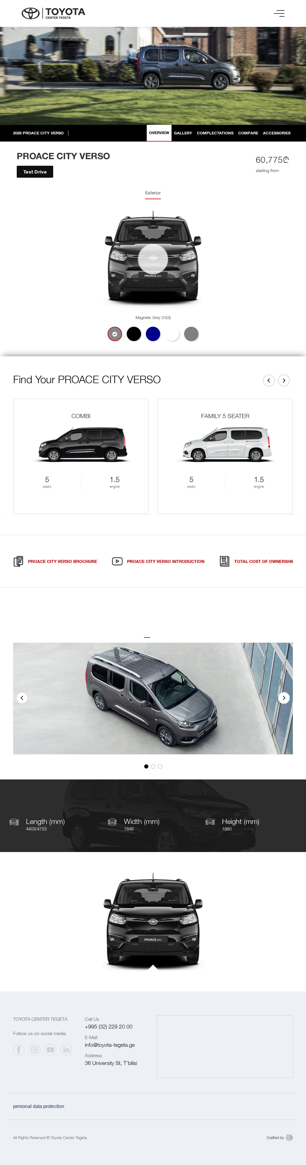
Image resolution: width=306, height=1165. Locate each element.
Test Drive (35, 171)
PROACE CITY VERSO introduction (165, 561)
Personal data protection (38, 1106)
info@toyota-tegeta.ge (110, 1045)
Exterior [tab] (153, 192)
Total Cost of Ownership (264, 561)
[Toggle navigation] (279, 13)
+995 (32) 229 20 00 (108, 1026)
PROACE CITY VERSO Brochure (62, 561)
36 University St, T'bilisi (111, 1063)
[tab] (115, 334)
